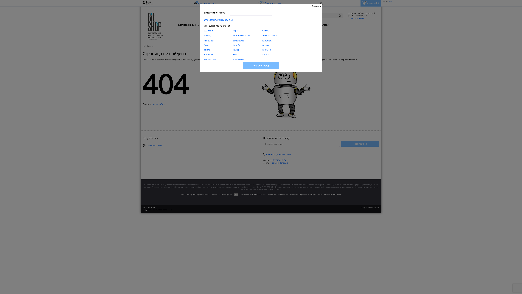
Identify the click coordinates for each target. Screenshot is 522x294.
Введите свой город (214, 12)
